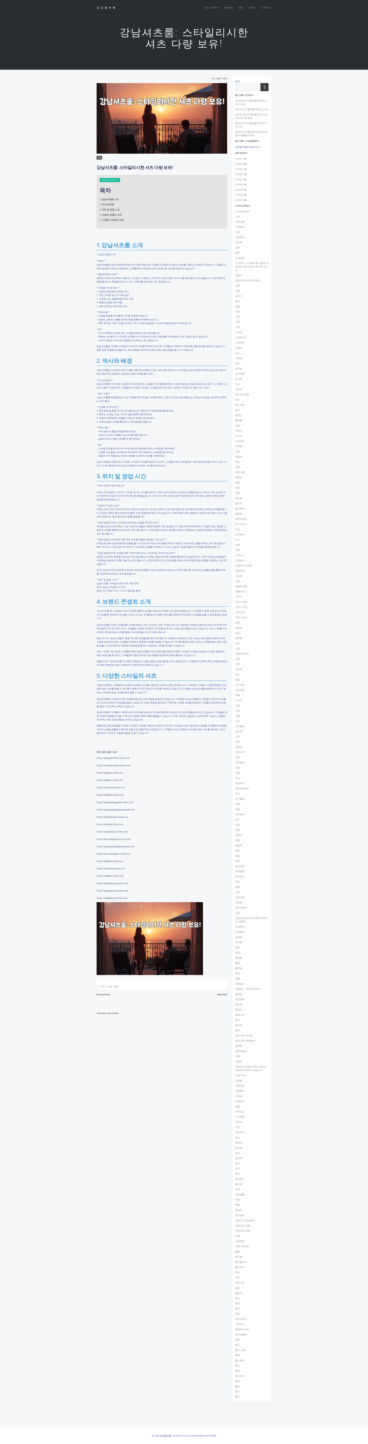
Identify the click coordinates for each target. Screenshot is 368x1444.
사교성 (238, 575)
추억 (237, 1199)
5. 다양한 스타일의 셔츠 (112, 219)
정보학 (238, 1158)
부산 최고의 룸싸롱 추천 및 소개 (251, 109)
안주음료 (239, 762)
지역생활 (239, 1194)
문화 (237, 487)
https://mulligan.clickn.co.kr (110, 794)
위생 (237, 973)
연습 (237, 824)
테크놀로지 (241, 1261)
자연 (237, 1127)
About (252, 7)
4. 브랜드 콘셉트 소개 (111, 214)
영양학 (238, 845)
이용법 (238, 1080)
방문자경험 (241, 518)
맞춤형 (238, 456)
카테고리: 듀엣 (242, 1225)
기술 (237, 311)
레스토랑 (239, 404)
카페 (237, 1235)
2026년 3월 (241, 179)
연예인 (238, 834)
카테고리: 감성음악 (245, 1220)
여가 (237, 793)
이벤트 (238, 1061)
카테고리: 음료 (242, 1230)
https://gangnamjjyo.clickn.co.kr (112, 831)
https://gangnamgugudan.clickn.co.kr (115, 802)
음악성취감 (241, 1050)
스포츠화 (239, 689)
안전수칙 (239, 752)
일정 (237, 1106)
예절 (237, 886)
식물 (237, 715)
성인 (237, 632)
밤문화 (238, 513)
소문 (237, 648)
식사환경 (239, 726)
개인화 (238, 242)
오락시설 (239, 897)
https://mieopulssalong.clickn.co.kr (114, 765)
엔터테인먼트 (242, 788)
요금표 (238, 936)
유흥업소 (239, 983)
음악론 (238, 1045)
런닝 (237, 399)
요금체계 (239, 926)
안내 (237, 736)
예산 (237, 850)
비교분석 (239, 534)
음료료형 (239, 999)
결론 (237, 252)
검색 (237, 81)
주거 (237, 1168)
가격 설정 (240, 221)
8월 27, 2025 (221, 78)
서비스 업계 (241, 601)
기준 (237, 321)
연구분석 (239, 814)
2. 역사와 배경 (107, 204)
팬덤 (237, 1303)
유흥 (237, 978)
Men (240, 7)
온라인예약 (241, 907)
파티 (237, 1277)
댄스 (237, 363)
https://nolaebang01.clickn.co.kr (112, 897)
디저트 (238, 389)
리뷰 (237, 425)
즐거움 (238, 1184)
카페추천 (239, 1241)
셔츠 (99, 157)
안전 (237, 741)
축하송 (238, 1209)
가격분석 (239, 226)
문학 (237, 482)
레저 (237, 409)
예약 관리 (240, 866)
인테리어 (239, 1101)
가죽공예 (239, 237)
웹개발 (238, 968)
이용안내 (239, 1085)
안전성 (238, 746)
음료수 (238, 1009)
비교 (237, 529)
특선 (237, 1272)
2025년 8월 (241, 199)
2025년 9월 (241, 194)
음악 (237, 1030)
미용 (237, 492)
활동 (237, 1386)
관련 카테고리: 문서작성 (247, 280)
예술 (237, 855)
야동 (237, 772)
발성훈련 (239, 508)
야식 (237, 777)
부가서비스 (241, 523)
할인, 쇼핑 (240, 1349)
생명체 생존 (241, 586)
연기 (237, 819)
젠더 (237, 1163)
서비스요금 (241, 617)
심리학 (238, 731)
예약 (237, 860)
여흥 (237, 809)
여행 (237, 803)
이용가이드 (241, 1075)
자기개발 (239, 1116)
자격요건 (239, 1111)
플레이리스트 (242, 1329)
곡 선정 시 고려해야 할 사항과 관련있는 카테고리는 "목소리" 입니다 (252, 266)
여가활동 (239, 798)
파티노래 (239, 1282)
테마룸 (238, 1256)
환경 (237, 1381)
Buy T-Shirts (212, 7)
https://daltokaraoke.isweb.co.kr (113, 816)
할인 (237, 1344)
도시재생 (239, 373)
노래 (237, 326)
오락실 (238, 902)
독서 (237, 383)
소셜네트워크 (242, 653)
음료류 (238, 1004)
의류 (237, 1056)
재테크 (238, 1142)
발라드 (238, 503)
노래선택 (239, 342)
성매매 (238, 627)
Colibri (213, 1435)
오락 (237, 892)
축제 (237, 1204)
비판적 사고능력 (243, 565)
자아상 (238, 1121)
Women (229, 7)
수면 (237, 663)
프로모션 (239, 1323)
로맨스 (238, 415)
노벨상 (238, 347)
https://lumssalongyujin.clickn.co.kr (114, 839)
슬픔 (237, 695)
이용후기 (239, 1090)
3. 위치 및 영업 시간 (110, 209)
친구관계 (239, 1215)
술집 (237, 679)
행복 (237, 1355)
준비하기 (239, 1178)
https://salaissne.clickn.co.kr (111, 787)
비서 (237, 539)
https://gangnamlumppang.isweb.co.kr (116, 809)
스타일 (110, 986)
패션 (116, 986)
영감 (237, 840)
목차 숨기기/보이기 (110, 180)
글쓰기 (238, 295)
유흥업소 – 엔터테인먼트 (247, 988)
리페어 (238, 430)
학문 (237, 1339)
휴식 (237, 1396)
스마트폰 (239, 684)
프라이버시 (241, 1318)
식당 (237, 710)
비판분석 (239, 560)
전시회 (238, 1147)
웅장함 (238, 957)
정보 (237, 1152)
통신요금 (239, 1266)
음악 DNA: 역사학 (244, 1035)
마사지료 (239, 441)
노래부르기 (241, 337)
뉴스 (237, 352)
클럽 (237, 1251)
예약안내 (239, 876)
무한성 (238, 477)
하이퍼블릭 (241, 1334)
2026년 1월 (240, 189)
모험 (237, 466)
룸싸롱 (238, 420)
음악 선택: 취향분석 (245, 1040)
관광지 (238, 275)
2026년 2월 (241, 184)
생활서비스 (241, 591)
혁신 (237, 1365)
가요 (237, 231)
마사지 (238, 435)
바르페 (238, 498)
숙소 (237, 674)
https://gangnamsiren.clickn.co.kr (113, 757)
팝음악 (238, 1292)
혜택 (237, 1370)
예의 (237, 881)
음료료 (238, 993)
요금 (237, 912)
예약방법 (239, 871)
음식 (237, 1019)
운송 (237, 952)
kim (213, 78)
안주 (237, 757)
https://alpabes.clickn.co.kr (110, 772)
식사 (237, 720)
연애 (237, 829)
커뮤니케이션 (242, 1246)
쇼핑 (237, 658)
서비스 (238, 596)
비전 (237, 549)
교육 (237, 285)
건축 (237, 247)
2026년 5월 (241, 168)
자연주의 (239, 1132)
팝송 (237, 1287)
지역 (237, 1189)
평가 (237, 1308)
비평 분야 (240, 570)
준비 (237, 1173)
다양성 (238, 358)
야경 (237, 767)
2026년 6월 (241, 163)
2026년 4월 (241, 174)
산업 (237, 580)
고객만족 (239, 257)
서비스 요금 (241, 606)
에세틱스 (239, 783)
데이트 (238, 368)
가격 (237, 216)
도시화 (238, 378)
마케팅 (238, 446)
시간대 (238, 700)
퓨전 (237, 1313)
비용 (237, 544)
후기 (237, 1391)
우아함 (238, 942)
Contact (266, 7)
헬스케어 (239, 1360)
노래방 (238, 332)
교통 (237, 290)
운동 (237, 947)
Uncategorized (242, 211)
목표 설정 (240, 472)
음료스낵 (239, 1014)
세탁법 (238, 637)
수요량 (238, 669)
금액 (237, 301)
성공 (237, 622)
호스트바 (239, 1375)
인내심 (238, 1095)
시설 (237, 705)
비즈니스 (239, 555)
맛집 (237, 451)
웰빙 (237, 962)
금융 (237, 306)
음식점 (238, 1025)
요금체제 (239, 931)
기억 (237, 316)
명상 (237, 461)
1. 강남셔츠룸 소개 (109, 199)
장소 (237, 1137)
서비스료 (239, 612)
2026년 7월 (240, 158)
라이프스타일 (242, 394)
